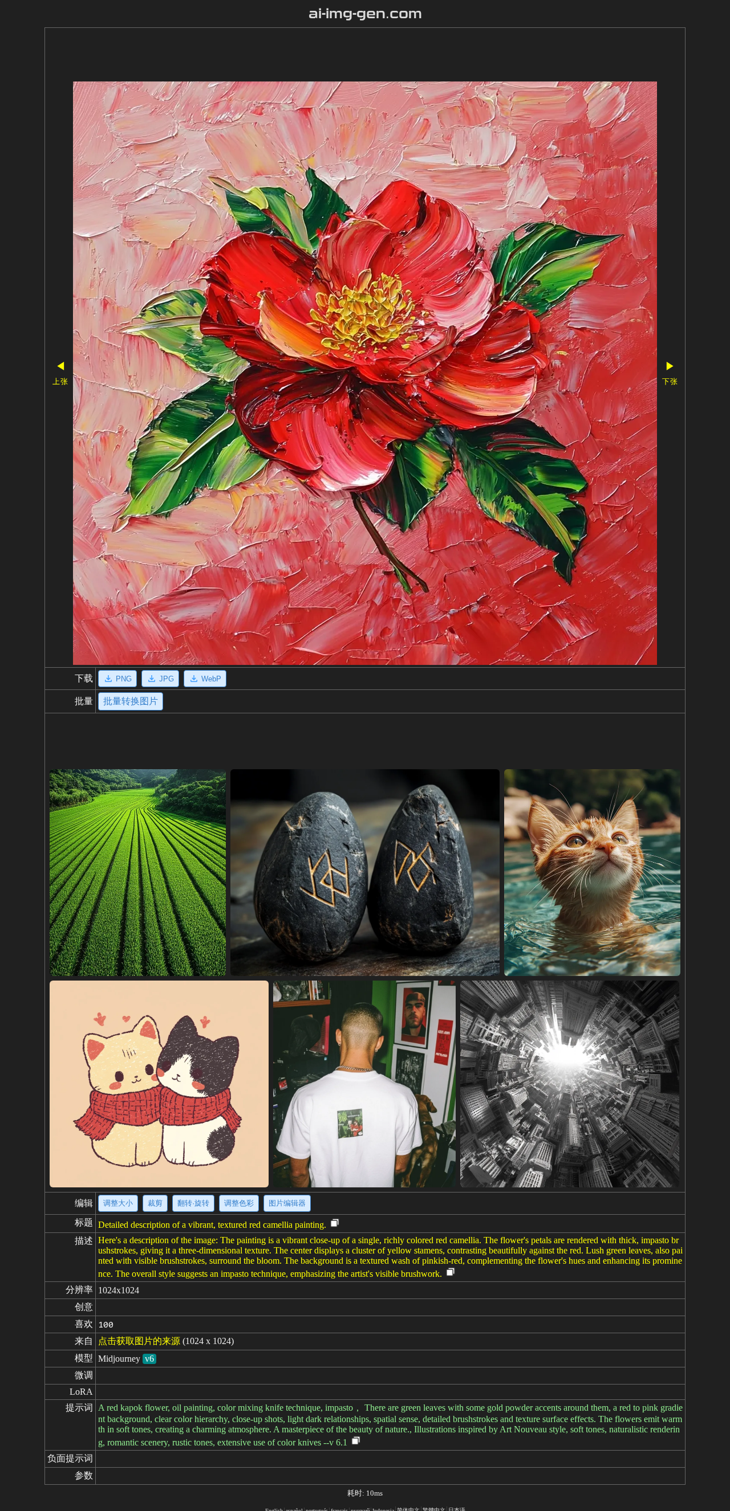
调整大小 (118, 1203)
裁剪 (155, 1203)
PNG (124, 679)
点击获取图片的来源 (139, 1341)
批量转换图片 (130, 701)
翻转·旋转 (193, 1203)
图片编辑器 (287, 1203)
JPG (166, 679)
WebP (211, 679)
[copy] (334, 1223)
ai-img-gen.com (365, 13)
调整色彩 (239, 1203)
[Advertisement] (332, 55)
